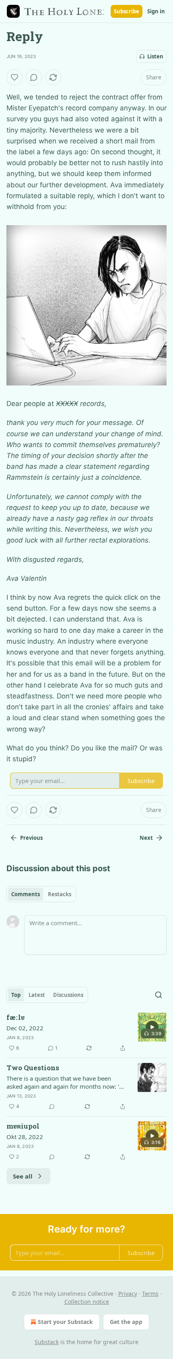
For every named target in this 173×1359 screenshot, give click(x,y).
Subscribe (126, 11)
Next (146, 837)
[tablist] (41, 894)
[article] (86, 1033)
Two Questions (32, 1067)
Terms (150, 1293)
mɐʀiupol (22, 1126)
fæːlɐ (15, 1017)
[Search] (158, 995)
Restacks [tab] (59, 894)
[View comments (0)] (34, 77)
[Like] (14, 77)
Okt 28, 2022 (24, 1137)
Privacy (127, 1293)
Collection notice (86, 1301)
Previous (31, 837)
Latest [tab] (37, 995)
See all (23, 1176)
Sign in (156, 11)
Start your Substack (65, 1322)
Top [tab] (16, 995)
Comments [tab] (25, 894)
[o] (152, 1027)
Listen (155, 56)
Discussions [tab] (68, 995)
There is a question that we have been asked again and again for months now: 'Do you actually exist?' (66, 1082)
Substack (47, 1342)
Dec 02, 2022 (24, 1028)
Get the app (126, 1322)
